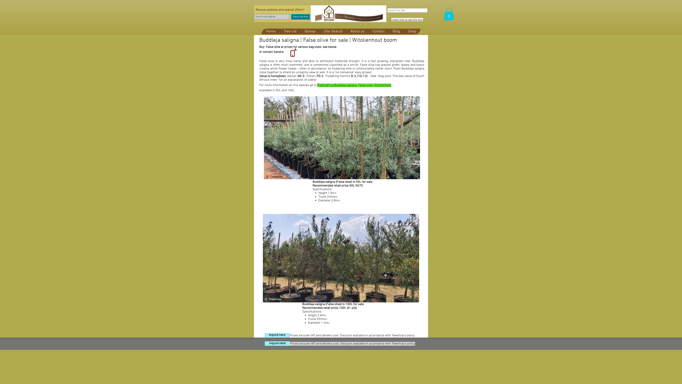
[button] (449, 14)
